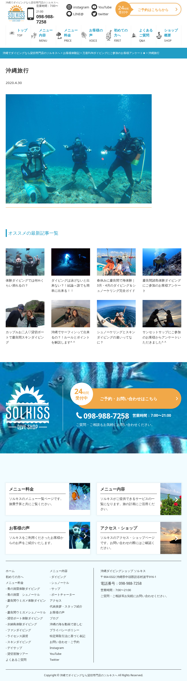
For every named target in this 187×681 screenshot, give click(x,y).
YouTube (105, 7)
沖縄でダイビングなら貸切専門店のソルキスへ (88, 675)
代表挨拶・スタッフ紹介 (66, 606)
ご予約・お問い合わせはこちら (116, 394)
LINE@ (78, 14)
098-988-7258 (106, 415)
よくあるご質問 (16, 660)
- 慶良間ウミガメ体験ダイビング (26, 603)
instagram (81, 7)
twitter (103, 14)
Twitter (54, 660)
